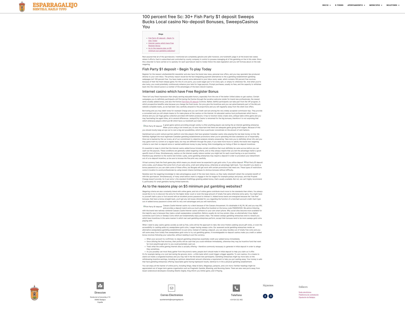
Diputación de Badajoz (307, 297)
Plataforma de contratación (309, 295)
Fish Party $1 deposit (190, 102)
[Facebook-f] (265, 296)
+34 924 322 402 (236, 300)
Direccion (100, 292)
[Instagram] (271, 296)
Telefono (236, 295)
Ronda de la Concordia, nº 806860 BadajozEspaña (100, 299)
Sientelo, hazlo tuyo (49, 9)
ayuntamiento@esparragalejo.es (171, 300)
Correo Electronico (172, 295)
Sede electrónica (305, 292)
